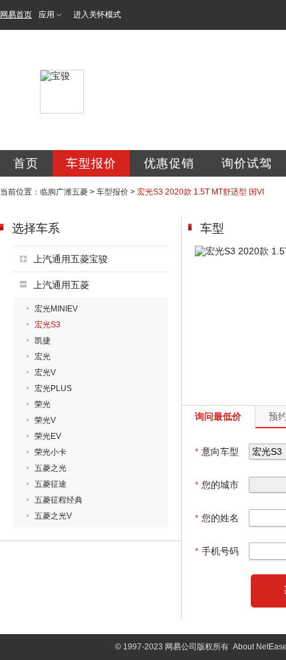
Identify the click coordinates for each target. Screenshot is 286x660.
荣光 (43, 404)
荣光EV (48, 436)
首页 (26, 163)
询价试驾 (246, 163)
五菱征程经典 (58, 500)
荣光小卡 (51, 452)
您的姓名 (217, 518)
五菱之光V (53, 516)
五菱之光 (51, 468)
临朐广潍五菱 (64, 192)
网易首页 (16, 14)
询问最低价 (218, 416)
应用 (47, 14)
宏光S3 (48, 324)
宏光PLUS (53, 388)
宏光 (43, 356)
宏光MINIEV (56, 308)
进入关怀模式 (97, 14)
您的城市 (217, 484)
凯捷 (43, 340)
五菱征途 (51, 484)
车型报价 (91, 163)
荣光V (45, 420)
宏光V (45, 372)
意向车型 (217, 451)
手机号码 (217, 551)
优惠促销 (169, 163)
